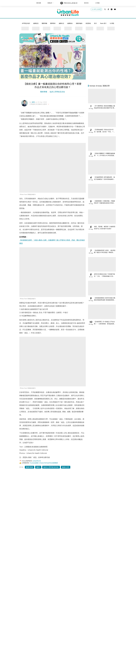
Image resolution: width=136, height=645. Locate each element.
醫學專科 (53, 23)
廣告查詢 (86, 3)
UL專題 (112, 23)
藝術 (38, 467)
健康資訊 (35, 23)
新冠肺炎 (88, 23)
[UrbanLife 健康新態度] (68, 12)
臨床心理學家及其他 (57, 92)
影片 (95, 23)
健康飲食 (70, 23)
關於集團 (38, 3)
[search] (105, 9)
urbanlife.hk (37, 461)
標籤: (21, 467)
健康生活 (61, 23)
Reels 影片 (103, 23)
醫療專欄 (44, 23)
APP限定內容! (26, 23)
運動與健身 (79, 23)
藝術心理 (65, 467)
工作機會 (97, 3)
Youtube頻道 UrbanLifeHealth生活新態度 (44, 463)
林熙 (33, 102)
